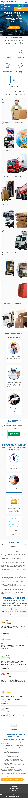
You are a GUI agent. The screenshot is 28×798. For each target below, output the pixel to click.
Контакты (14, 790)
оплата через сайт (16, 386)
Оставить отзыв (14, 614)
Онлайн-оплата (8, 9)
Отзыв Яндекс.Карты (5, 633)
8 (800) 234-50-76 (10, 2)
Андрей (7, 690)
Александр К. (8, 655)
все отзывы (14, 729)
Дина (6, 620)
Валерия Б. (8, 708)
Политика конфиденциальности (14, 796)
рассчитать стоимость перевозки (12, 779)
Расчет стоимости (7, 5)
